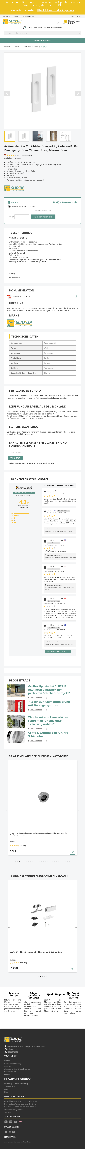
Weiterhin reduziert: (42, 10)
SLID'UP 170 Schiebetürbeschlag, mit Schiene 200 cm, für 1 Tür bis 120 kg (36, 952)
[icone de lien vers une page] (6, 1121)
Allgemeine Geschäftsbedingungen (17, 1069)
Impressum (8, 1066)
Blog (72, 16)
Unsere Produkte (43, 40)
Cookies (7, 1074)
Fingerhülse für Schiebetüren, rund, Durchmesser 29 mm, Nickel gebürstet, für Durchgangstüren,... (38, 834)
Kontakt (16, 16)
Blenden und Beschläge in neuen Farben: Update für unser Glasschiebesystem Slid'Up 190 (42, 3)
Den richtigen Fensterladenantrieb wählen (20, 1104)
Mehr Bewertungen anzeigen (58, 651)
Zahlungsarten (9, 1086)
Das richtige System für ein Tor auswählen (20, 1107)
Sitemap (7, 1112)
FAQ (6, 1089)
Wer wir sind (7, 16)
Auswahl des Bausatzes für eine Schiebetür (20, 1101)
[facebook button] (77, 16)
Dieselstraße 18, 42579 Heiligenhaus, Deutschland (26, 1046)
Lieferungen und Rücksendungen (17, 1084)
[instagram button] (80, 16)
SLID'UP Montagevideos (13, 1109)
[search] (77, 33)
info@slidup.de (13, 1049)
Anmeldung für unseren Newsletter (17, 1142)
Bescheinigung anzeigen (24, 493)
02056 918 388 (28, 16)
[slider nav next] (77, 810)
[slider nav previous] (7, 810)
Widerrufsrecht (10, 1072)
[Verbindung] (60, 22)
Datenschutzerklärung (12, 1063)
